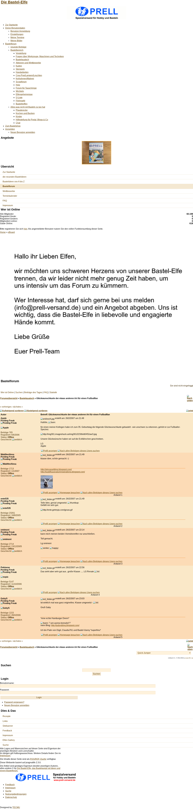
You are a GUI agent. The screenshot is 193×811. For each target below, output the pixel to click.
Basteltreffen (21, 104)
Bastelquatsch (22, 59)
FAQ (5, 201)
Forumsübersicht (8, 398)
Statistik (53, 392)
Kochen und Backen (25, 113)
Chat (18, 123)
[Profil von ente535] (49, 524)
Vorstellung (21, 53)
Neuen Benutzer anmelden (16, 705)
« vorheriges (6, 407)
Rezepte (7, 716)
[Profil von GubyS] (49, 635)
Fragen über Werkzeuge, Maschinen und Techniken (40, 56)
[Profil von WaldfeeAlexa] (49, 492)
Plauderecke (22, 110)
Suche (6, 745)
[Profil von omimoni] (49, 561)
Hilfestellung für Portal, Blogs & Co (32, 120)
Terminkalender (10, 196)
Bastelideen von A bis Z (14, 181)
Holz (18, 85)
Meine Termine (17, 37)
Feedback (7, 730)
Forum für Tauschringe (26, 88)
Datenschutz (11, 797)
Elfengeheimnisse (24, 94)
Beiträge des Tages (33, 392)
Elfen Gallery (9, 740)
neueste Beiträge (18, 47)
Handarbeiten (22, 72)
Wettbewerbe (9, 191)
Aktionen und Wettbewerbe (28, 63)
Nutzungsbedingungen (16, 794)
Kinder (19, 116)
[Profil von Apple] (49, 451)
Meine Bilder (16, 41)
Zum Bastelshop (12, 126)
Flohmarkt (20, 101)
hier (25, 229)
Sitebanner (8, 726)
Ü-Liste (19, 97)
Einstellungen (17, 34)
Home (3, 232)
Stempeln (20, 69)
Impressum (8, 205)
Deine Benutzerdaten (15, 28)
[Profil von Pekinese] (49, 592)
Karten (19, 66)
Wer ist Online (7, 392)
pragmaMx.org (189, 658)
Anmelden (10, 129)
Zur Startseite (11, 25)
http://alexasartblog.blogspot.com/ (56, 469)
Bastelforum (10, 44)
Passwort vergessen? (14, 702)
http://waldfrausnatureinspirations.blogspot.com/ (63, 472)
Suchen (19, 392)
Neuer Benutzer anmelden (23, 132)
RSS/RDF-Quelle (38, 759)
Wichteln (20, 91)
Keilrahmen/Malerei (25, 78)
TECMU (16, 807)
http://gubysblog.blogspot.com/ (65, 625)
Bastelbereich (17, 50)
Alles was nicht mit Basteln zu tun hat (28, 107)
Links (5, 721)
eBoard (11, 232)
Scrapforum (21, 82)
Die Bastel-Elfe (14, 2)
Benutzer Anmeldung (20, 31)
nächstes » (18, 407)
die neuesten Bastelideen (14, 177)
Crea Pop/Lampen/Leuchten (29, 75)
